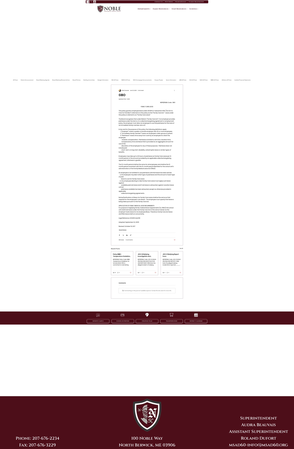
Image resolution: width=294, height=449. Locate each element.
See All (181, 248)
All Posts (15, 80)
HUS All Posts (193, 80)
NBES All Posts (215, 80)
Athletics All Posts (226, 80)
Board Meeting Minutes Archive (61, 80)
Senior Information (171, 80)
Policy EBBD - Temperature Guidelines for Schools (122, 255)
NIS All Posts (114, 80)
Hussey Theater (159, 80)
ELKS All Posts (204, 80)
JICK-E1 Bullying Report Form (171, 255)
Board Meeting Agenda (42, 80)
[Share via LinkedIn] (127, 235)
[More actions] (174, 90)
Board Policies (76, 80)
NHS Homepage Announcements (142, 80)
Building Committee (89, 80)
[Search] (91, 1)
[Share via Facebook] (119, 235)
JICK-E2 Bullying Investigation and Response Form (144, 255)
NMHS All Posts (125, 80)
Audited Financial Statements (243, 80)
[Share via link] (130, 235)
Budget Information (103, 80)
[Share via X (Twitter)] (123, 235)
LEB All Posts (182, 80)
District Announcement (27, 80)
